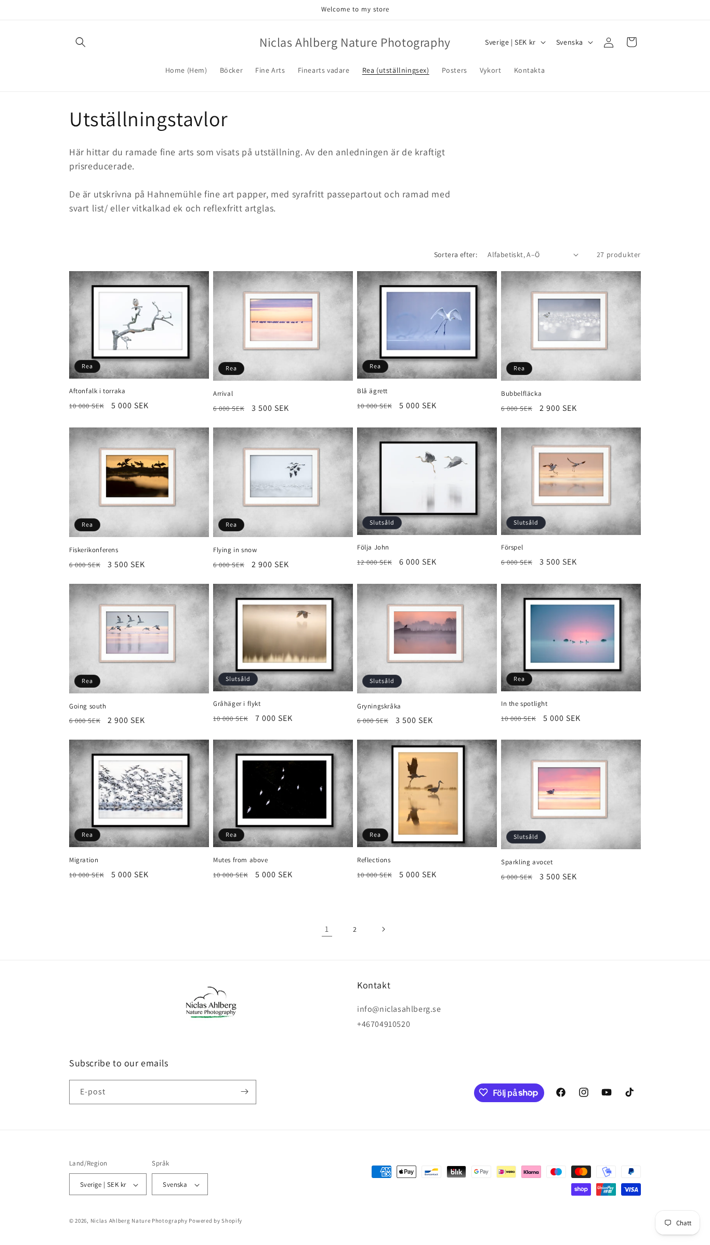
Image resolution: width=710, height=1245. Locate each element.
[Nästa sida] (383, 929)
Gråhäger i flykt (237, 704)
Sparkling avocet (527, 862)
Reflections (374, 860)
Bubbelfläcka (521, 394)
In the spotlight (524, 704)
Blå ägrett (372, 391)
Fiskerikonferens (94, 550)
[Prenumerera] (244, 1091)
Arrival (223, 394)
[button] (80, 42)
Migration (83, 860)
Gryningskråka (379, 706)
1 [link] (327, 928)
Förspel (512, 547)
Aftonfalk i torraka (97, 391)
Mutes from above (240, 860)
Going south (88, 706)
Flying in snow (235, 550)
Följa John (373, 547)
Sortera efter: (456, 254)
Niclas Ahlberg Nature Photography (139, 1221)
